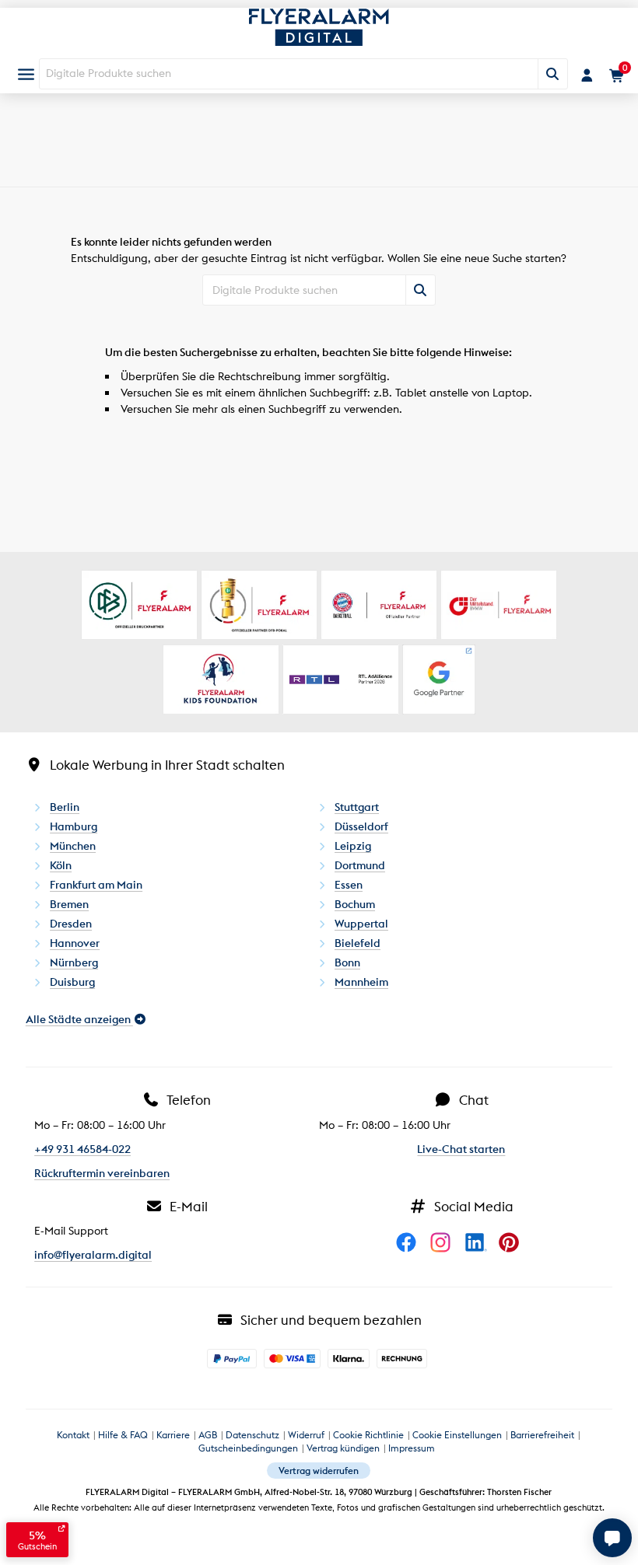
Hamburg (73, 826)
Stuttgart (357, 807)
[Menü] (26, 74)
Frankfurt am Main (96, 885)
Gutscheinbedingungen (248, 1448)
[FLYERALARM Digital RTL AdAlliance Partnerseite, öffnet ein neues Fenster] (340, 679)
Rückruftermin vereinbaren (102, 1173)
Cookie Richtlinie (368, 1435)
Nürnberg (74, 962)
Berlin (64, 807)
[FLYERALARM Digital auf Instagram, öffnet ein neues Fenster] (446, 1258)
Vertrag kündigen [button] (343, 1448)
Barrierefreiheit (542, 1435)
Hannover (75, 943)
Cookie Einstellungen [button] (457, 1435)
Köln (61, 865)
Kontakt (73, 1435)
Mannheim (361, 982)
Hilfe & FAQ (123, 1435)
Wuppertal (361, 924)
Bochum (355, 904)
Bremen (69, 904)
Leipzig (353, 846)
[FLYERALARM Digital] (318, 35)
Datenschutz (252, 1435)
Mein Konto (586, 75)
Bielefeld (357, 943)
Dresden (71, 924)
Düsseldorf (361, 826)
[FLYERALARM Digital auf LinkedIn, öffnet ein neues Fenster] (480, 1258)
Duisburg (72, 982)
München (73, 846)
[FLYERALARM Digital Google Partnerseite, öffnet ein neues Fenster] (438, 679)
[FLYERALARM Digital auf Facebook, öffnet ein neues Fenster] (411, 1258)
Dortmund (360, 865)
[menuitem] (26, 74)
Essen (349, 885)
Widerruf (306, 1435)
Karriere (173, 1435)
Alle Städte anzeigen (79, 1019)
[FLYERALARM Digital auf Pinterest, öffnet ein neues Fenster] (512, 1258)
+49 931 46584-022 (82, 1149)
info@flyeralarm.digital (93, 1255)
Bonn (347, 962)
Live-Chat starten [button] (461, 1149)
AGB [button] (207, 1435)
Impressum (411, 1448)
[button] (612, 1537)
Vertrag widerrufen (319, 1470)
